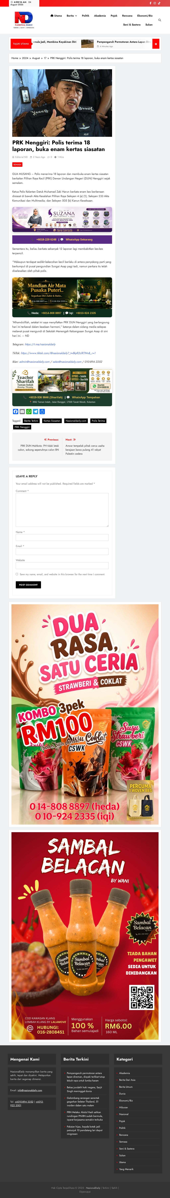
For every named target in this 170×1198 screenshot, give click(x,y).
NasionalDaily (93, 1188)
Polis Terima (98, 421)
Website (20, 560)
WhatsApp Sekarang (79, 239)
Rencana (127, 16)
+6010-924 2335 (86, 313)
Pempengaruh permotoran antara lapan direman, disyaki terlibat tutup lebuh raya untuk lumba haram (86, 1076)
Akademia (100, 16)
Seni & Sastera (131, 24)
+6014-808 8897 (51, 313)
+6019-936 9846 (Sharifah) (46, 397)
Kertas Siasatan (52, 421)
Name (20, 532)
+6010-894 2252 (24, 1102)
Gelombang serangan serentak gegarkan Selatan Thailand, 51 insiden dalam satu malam (83, 1101)
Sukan (149, 24)
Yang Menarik (126, 1169)
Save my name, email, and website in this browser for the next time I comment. (62, 574)
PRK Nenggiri (22, 427)
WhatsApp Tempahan (86, 397)
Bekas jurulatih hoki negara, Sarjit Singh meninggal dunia (84, 1089)
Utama (57, 16)
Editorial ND (21, 157)
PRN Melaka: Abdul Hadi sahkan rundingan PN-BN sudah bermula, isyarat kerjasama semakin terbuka (85, 1115)
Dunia (122, 1093)
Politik (85, 16)
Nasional (123, 1114)
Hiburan (123, 1107)
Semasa (17, 164)
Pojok (114, 16)
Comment (22, 491)
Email (20, 546)
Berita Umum (126, 1087)
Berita (70, 16)
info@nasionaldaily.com (30, 1090)
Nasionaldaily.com (76, 421)
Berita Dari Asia (127, 1080)
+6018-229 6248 (46, 239)
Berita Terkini (31, 421)
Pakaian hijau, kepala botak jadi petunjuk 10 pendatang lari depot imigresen (84, 1130)
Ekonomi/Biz (145, 16)
